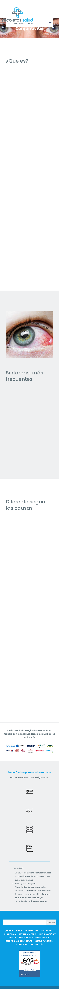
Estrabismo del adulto (19, 941)
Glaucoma (10, 934)
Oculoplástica (44, 941)
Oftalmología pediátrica (34, 937)
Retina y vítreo (28, 934)
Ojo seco (21, 944)
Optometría (36, 944)
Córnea (9, 931)
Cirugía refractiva (27, 931)
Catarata (47, 931)
